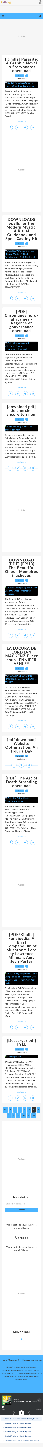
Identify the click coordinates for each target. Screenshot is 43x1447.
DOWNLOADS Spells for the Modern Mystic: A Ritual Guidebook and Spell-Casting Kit (21, 229)
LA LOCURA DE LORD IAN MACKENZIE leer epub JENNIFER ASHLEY (21, 656)
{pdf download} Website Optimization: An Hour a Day (21, 745)
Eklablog (38, 1360)
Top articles (28, 1370)
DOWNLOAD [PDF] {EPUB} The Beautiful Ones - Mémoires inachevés (21, 568)
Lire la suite (21, 121)
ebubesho (26, 1225)
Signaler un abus (6, 1373)
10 (23, 1115)
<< (5, 1110)
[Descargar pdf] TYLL (21, 1042)
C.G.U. (16, 1373)
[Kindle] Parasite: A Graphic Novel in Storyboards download (21, 65)
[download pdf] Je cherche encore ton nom (21, 410)
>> (34, 1115)
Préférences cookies (21, 1379)
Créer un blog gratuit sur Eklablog (12, 1370)
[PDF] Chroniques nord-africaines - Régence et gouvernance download (21, 321)
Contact (36, 1370)
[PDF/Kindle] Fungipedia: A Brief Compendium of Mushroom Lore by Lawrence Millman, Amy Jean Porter (21, 948)
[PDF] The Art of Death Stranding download (21, 782)
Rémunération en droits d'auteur (30, 1373)
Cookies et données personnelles (26, 1376)
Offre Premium (9, 1376)
